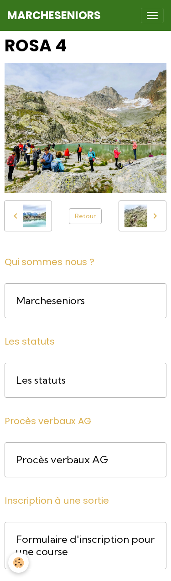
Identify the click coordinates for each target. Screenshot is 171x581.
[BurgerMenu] (152, 15)
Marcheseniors (50, 301)
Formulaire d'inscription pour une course (85, 545)
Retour (85, 216)
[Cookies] (18, 562)
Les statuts (41, 380)
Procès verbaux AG (62, 460)
